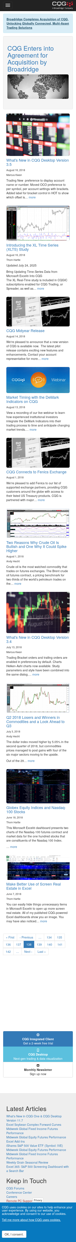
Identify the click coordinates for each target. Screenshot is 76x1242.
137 (19, 944)
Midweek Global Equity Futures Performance (36, 1137)
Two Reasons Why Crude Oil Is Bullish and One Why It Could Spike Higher (36, 546)
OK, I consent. (14, 1234)
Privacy (38, 1200)
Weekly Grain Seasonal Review (27, 1162)
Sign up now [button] (38, 1072)
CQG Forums (15, 1188)
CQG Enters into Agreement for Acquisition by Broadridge (30, 58)
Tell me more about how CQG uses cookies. (31, 1220)
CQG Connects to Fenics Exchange (36, 471)
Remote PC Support (19, 1201)
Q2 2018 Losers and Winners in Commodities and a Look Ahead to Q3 (35, 721)
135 (60, 937)
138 (30, 945)
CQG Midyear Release (25, 330)
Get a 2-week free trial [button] (38, 1041)
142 (9, 951)
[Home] (62, 5)
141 (60, 944)
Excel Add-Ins (15, 1141)
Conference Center (19, 1192)
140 (50, 944)
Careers (11, 1196)
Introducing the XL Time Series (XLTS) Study (32, 247)
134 (50, 937)
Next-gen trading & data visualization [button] (38, 1056)
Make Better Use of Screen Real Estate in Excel (33, 886)
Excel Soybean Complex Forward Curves (33, 1124)
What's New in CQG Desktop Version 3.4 (37, 639)
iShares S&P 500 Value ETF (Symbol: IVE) (34, 1145)
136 (9, 944)
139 (40, 944)
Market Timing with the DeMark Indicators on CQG (32, 399)
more (32, 197)
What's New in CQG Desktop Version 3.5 (37, 162)
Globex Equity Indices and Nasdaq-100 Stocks (36, 809)
